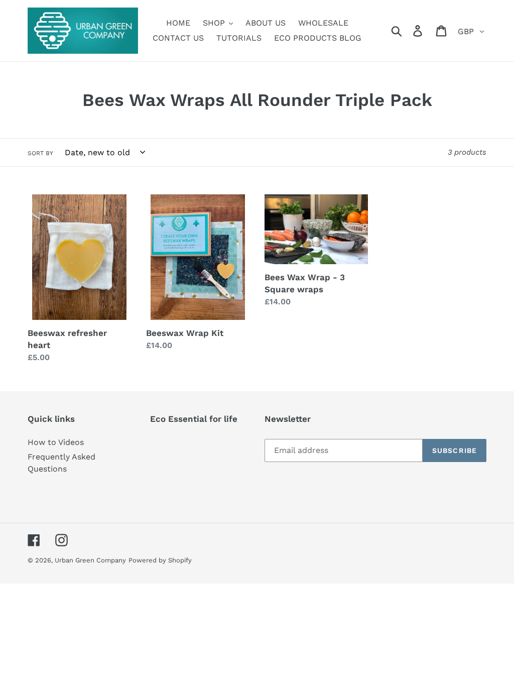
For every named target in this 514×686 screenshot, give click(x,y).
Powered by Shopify (160, 560)
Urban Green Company (90, 560)
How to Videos (56, 442)
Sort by (40, 153)
